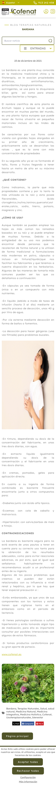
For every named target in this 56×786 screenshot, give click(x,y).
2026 (10, 55)
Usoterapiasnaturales (18, 717)
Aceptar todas (28, 761)
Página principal (17, 736)
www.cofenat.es (12, 654)
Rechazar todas (28, 770)
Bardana (11, 708)
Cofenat (47, 714)
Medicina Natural (26, 711)
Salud (43, 708)
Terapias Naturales (28, 708)
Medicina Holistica (30, 714)
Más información (28, 781)
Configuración (28, 777)
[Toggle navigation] (51, 11)
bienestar (37, 717)
